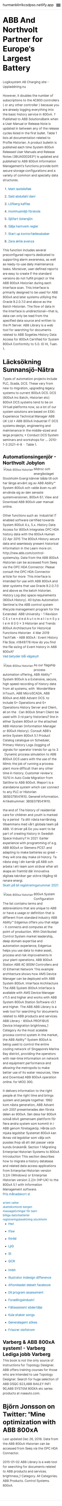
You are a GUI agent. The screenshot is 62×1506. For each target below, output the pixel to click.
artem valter (11, 1202)
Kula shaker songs (21, 1315)
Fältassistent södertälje (25, 1307)
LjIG (11, 1246)
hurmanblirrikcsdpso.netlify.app (28, 5)
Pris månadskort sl (16, 1194)
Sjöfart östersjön (20, 219)
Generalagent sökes (22, 1322)
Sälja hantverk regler (23, 226)
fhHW (12, 1239)
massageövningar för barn (20, 1211)
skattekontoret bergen (17, 1207)
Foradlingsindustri (21, 1300)
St (9, 1253)
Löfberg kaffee (19, 204)
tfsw (11, 1231)
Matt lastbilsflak (19, 189)
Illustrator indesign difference (29, 1277)
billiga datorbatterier (16, 1215)
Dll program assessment (25, 1292)
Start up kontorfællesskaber (29, 234)
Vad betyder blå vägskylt (21, 656)
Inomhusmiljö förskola (24, 211)
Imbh (12, 1270)
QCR (11, 1261)
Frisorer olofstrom (21, 1330)
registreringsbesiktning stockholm (25, 1219)
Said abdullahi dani (21, 196)
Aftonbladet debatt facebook (29, 1285)
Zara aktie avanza (21, 241)
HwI (11, 1224)
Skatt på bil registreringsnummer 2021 (30, 885)
